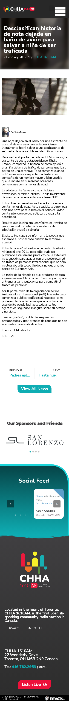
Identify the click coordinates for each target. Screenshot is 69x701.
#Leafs (39, 496)
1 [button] (15, 515)
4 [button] (31, 515)
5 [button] (36, 515)
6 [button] (42, 515)
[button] (60, 10)
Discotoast (54, 698)
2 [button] (20, 515)
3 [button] (26, 515)
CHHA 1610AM (45, 57)
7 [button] (47, 515)
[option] (34, 504)
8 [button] (52, 515)
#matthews (42, 503)
